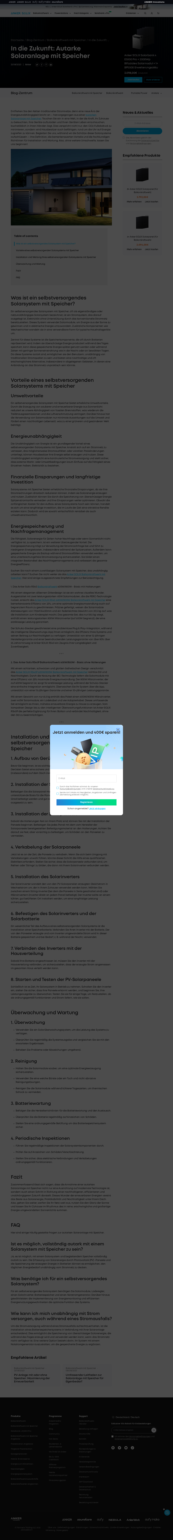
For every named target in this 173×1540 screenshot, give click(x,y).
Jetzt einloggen (97, 809)
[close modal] (118, 729)
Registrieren (86, 802)
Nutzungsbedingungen (70, 789)
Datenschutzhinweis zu (103, 789)
